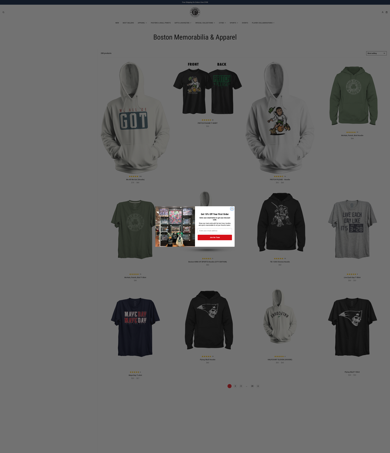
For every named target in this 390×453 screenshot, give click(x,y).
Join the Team (215, 237)
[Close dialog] (232, 209)
